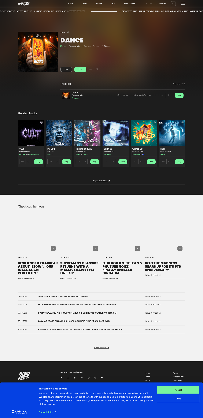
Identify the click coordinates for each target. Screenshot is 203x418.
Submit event (178, 377)
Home (147, 373)
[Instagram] (88, 378)
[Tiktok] (75, 378)
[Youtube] (102, 378)
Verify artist (177, 380)
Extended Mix (77, 95)
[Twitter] (68, 378)
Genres (147, 380)
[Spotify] (95, 378)
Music (70, 4)
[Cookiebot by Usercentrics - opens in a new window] (19, 412)
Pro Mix (50, 152)
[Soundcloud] (82, 378)
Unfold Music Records (90, 46)
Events (99, 4)
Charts (84, 4)
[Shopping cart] (151, 4)
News (113, 4)
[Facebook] (61, 378)
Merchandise (129, 4)
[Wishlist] (146, 4)
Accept (178, 390)
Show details (45, 412)
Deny (178, 398)
